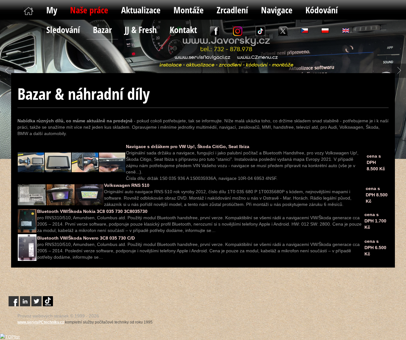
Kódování (321, 10)
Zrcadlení (232, 10)
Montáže (189, 10)
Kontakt (183, 30)
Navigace (276, 10)
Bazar (102, 30)
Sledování (63, 30)
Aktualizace (140, 10)
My (51, 10)
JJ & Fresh (141, 30)
